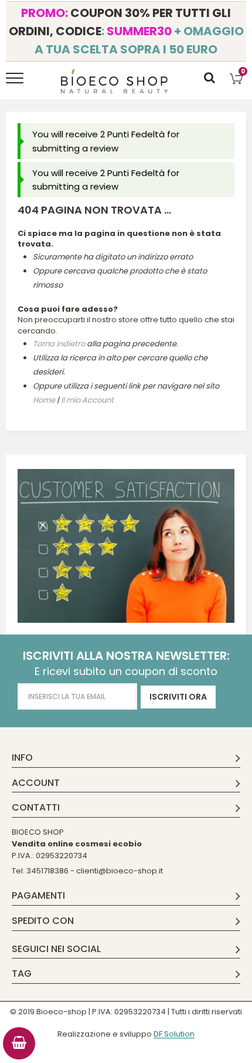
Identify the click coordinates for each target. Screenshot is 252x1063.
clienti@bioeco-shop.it (119, 870)
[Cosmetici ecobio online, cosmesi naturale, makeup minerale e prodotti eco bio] (114, 81)
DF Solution (174, 1034)
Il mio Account (87, 400)
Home (44, 400)
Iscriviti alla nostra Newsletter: (126, 656)
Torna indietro (59, 343)
